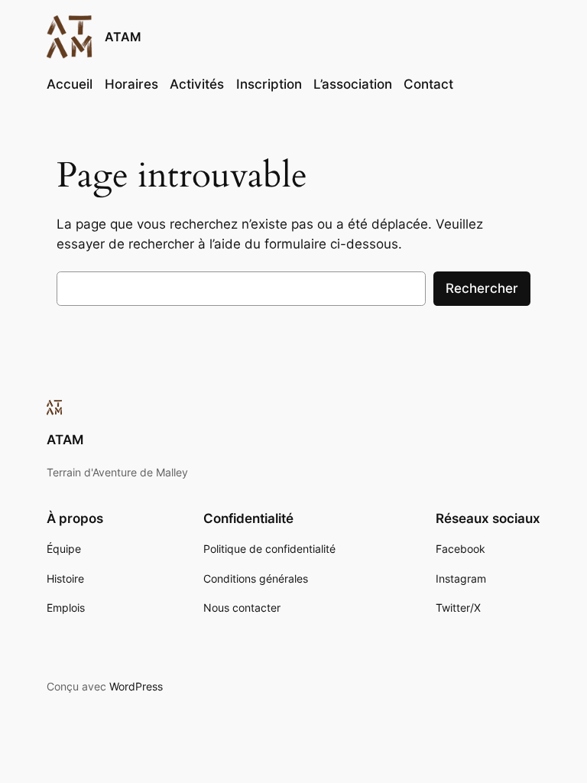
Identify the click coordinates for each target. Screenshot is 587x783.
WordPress (136, 686)
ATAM (123, 36)
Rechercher (482, 288)
